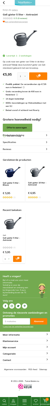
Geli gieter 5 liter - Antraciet (11, 239)
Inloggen (13, 404)
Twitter (18, 306)
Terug (3, 3)
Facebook (5, 306)
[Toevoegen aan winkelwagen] (17, 259)
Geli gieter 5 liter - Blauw (11, 184)
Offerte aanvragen (17, 127)
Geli (4, 235)
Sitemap (43, 369)
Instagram (11, 306)
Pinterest (24, 306)
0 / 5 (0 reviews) (20, 18)
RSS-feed (32, 369)
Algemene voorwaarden (15, 369)
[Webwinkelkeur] (25, 387)
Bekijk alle (10, 10)
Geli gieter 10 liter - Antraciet (37, 183)
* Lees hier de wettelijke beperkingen (18, 327)
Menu (25, 404)
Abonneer (39, 321)
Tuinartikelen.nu (32, 381)
